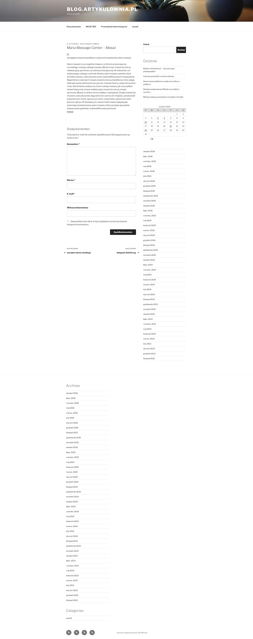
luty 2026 (147, 176)
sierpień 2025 (149, 206)
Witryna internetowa (77, 207)
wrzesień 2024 (149, 255)
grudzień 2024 (149, 240)
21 (171, 126)
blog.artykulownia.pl (102, 9)
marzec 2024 (149, 284)
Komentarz (73, 144)
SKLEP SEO (91, 26)
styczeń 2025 (149, 235)
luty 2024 (147, 289)
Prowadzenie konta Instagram (114, 26)
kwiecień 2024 (149, 280)
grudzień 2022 (149, 353)
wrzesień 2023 (149, 309)
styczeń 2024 (149, 294)
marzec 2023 (149, 339)
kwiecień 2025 (149, 225)
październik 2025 (150, 196)
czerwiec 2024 (149, 270)
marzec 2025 (149, 230)
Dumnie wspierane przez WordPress (132, 632)
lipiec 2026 (148, 156)
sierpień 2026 (149, 151)
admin (95, 44)
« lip (151, 138)
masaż (70, 111)
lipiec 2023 (148, 319)
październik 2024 (150, 250)
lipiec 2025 (148, 210)
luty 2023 (147, 344)
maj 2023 (147, 329)
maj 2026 (147, 166)
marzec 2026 (149, 171)
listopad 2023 (149, 299)
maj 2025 (147, 220)
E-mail (71, 194)
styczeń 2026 (149, 181)
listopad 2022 (149, 358)
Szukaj (146, 44)
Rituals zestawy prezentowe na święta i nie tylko (163, 97)
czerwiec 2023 (149, 324)
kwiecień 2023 (149, 334)
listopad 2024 (149, 245)
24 (146, 130)
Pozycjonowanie (74, 26)
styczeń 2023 (149, 348)
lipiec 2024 (148, 265)
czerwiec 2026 (149, 161)
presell (135, 26)
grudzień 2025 (149, 186)
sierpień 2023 (149, 314)
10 (146, 122)
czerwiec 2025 (149, 215)
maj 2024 (147, 274)
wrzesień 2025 (149, 201)
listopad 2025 (149, 191)
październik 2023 (150, 304)
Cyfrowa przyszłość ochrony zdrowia (158, 76)
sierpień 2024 (149, 260)
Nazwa (71, 180)
